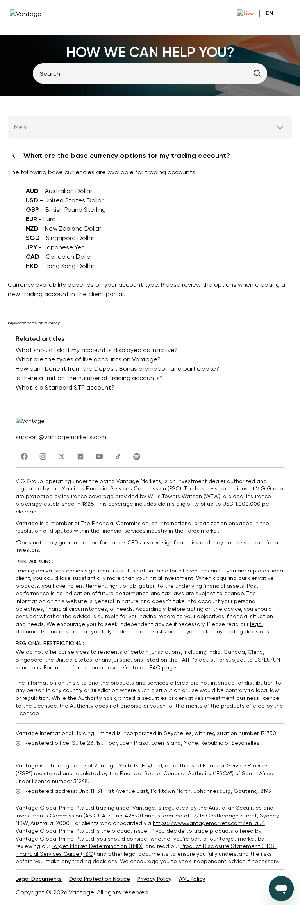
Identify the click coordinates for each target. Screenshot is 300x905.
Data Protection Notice (99, 879)
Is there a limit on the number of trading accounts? (89, 378)
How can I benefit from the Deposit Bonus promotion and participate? (117, 368)
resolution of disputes (44, 531)
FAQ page (163, 667)
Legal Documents (39, 879)
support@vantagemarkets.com (61, 437)
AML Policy (192, 879)
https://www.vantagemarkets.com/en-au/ (208, 823)
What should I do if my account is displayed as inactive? (97, 350)
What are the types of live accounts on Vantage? (88, 359)
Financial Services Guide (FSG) (55, 854)
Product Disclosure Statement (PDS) (228, 846)
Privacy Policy (154, 879)
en (269, 13)
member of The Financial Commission (99, 523)
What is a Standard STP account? (65, 387)
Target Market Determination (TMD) (97, 846)
